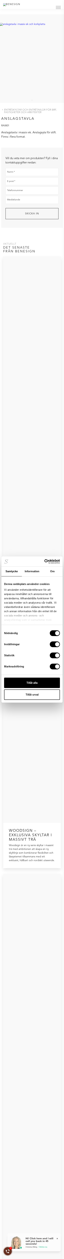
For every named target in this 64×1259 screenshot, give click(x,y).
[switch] (55, 644)
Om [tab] (52, 571)
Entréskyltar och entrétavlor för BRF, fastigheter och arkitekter (30, 111)
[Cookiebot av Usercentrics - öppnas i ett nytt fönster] (45, 561)
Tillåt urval (32, 694)
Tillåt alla (32, 682)
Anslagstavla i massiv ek (16, 132)
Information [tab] (32, 571)
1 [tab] (32, 100)
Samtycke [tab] (12, 571)
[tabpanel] (32, 55)
